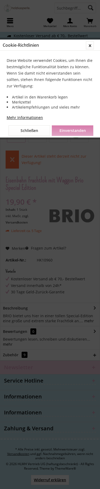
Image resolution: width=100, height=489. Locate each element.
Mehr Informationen (25, 117)
